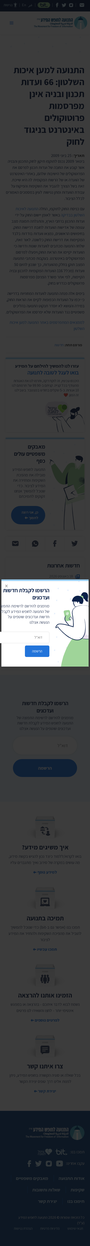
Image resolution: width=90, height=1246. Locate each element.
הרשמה (37, 651)
